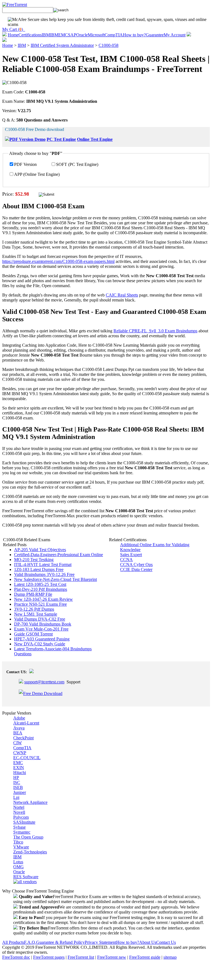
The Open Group (28, 837)
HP (16, 777)
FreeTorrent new (111, 957)
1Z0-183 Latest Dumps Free (38, 569)
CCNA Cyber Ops (136, 564)
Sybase (19, 827)
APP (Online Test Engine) (37, 174)
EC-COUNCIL (27, 757)
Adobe (19, 718)
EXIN (18, 767)
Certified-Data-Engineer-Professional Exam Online (58, 554)
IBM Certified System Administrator (62, 45)
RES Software (25, 876)
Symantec (21, 832)
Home (13, 35)
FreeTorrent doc (16, 957)
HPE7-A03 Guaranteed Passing (42, 639)
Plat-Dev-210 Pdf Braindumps (40, 589)
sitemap (170, 957)
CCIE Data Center (136, 569)
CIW (17, 742)
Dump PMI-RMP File (33, 594)
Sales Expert (131, 554)
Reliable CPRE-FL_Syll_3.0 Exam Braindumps (155, 330)
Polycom (21, 817)
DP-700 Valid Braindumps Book (42, 624)
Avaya (19, 728)
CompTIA (114, 35)
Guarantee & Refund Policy (60, 942)
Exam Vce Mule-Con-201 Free (41, 629)
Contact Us (166, 942)
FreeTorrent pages (49, 957)
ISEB (18, 787)
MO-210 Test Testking (34, 559)
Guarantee (155, 35)
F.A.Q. (30, 942)
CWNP (19, 752)
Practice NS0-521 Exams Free (40, 604)
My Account (175, 35)
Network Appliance (30, 802)
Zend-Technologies (30, 852)
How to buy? (134, 35)
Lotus (18, 861)
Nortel (18, 807)
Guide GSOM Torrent (33, 634)
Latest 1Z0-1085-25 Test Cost (40, 584)
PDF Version (25, 164)
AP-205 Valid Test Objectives (40, 549)
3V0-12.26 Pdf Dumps (34, 609)
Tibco (18, 842)
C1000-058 (108, 45)
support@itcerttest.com (44, 682)
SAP (72, 35)
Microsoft (96, 35)
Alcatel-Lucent (26, 723)
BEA (17, 733)
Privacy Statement (100, 942)
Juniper (19, 792)
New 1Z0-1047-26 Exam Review (43, 599)
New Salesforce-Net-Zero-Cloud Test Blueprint (55, 579)
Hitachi (19, 772)
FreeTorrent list (81, 957)
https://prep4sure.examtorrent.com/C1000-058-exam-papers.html (58, 261)
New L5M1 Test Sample (35, 614)
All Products (13, 942)
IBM (46, 35)
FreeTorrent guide (144, 957)
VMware (21, 847)
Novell (19, 812)
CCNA (126, 559)
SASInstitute (24, 822)
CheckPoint (23, 737)
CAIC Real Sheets (122, 295)
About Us (147, 942)
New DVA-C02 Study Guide (39, 644)
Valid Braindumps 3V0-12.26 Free (44, 574)
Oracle (82, 35)
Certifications (30, 35)
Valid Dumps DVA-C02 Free (39, 619)
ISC (16, 782)
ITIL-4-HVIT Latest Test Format (42, 564)
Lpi (16, 797)
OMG (18, 866)
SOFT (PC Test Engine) (77, 164)
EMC (63, 35)
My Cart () (13, 29)
